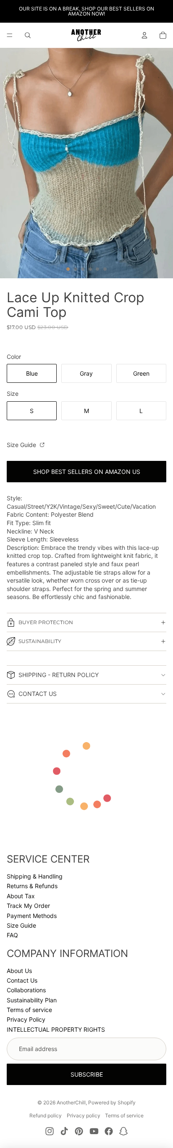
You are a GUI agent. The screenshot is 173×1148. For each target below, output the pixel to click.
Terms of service (29, 1009)
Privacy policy (83, 1115)
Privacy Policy (26, 1019)
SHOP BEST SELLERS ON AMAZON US (86, 471)
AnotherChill (71, 1102)
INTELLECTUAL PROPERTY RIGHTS (56, 1029)
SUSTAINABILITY (39, 641)
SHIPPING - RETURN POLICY (58, 674)
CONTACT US (37, 693)
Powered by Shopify (112, 1102)
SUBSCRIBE (87, 1074)
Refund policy (45, 1115)
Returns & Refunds (32, 885)
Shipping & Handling (35, 876)
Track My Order (28, 905)
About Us (19, 970)
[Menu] (9, 35)
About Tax (21, 896)
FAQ (12, 935)
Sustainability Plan (32, 1000)
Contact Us (22, 980)
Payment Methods (32, 915)
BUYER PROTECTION (45, 622)
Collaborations (26, 990)
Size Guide (22, 444)
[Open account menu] (144, 35)
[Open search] (27, 35)
